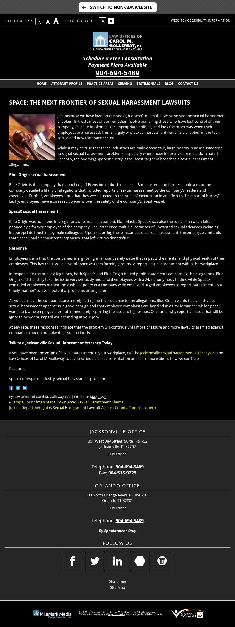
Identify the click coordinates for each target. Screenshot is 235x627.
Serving (125, 83)
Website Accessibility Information (200, 20)
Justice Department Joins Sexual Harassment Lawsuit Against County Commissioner (81, 407)
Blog (169, 83)
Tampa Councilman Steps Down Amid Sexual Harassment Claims (67, 402)
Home (42, 83)
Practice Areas (100, 83)
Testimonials (148, 83)
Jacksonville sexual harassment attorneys (175, 352)
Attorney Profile (66, 83)
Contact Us (188, 83)
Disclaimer (117, 581)
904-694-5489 (117, 72)
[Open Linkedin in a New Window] (117, 561)
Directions (117, 454)
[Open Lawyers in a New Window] (162, 561)
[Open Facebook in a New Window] (72, 561)
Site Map (117, 587)
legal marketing (116, 614)
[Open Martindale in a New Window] (140, 561)
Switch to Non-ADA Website (121, 7)
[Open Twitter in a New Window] (95, 561)
